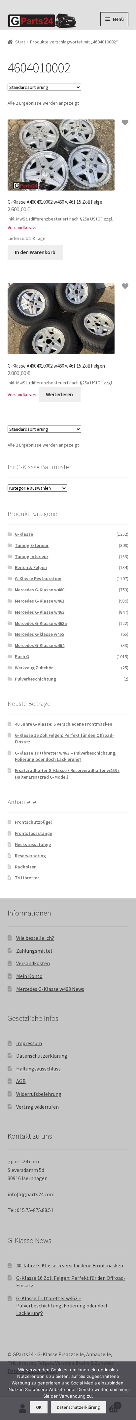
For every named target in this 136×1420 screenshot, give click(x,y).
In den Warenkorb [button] (35, 252)
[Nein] (127, 1390)
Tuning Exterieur (32, 545)
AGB (21, 1081)
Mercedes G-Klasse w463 (39, 612)
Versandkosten (23, 227)
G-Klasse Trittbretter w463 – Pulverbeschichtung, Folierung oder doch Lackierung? (66, 756)
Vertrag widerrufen (37, 1106)
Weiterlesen (59, 394)
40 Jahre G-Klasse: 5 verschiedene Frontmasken (63, 724)
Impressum (29, 1043)
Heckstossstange (33, 844)
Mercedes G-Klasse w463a (41, 623)
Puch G (22, 656)
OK (39, 1407)
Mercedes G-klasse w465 (39, 634)
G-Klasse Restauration (38, 578)
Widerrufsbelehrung (38, 1094)
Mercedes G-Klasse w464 (39, 645)
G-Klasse (24, 534)
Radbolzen (26, 867)
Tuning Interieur (31, 556)
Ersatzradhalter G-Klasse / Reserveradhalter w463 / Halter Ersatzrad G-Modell (67, 773)
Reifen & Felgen (31, 567)
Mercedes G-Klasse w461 (39, 601)
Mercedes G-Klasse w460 (39, 590)
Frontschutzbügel (33, 822)
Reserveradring (30, 856)
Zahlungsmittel (34, 950)
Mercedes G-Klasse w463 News (50, 989)
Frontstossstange (33, 833)
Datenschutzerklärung (41, 1055)
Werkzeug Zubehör (34, 668)
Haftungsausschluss (38, 1068)
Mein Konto (29, 976)
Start (20, 42)
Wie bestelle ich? (35, 938)
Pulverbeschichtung (35, 679)
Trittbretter (27, 878)
